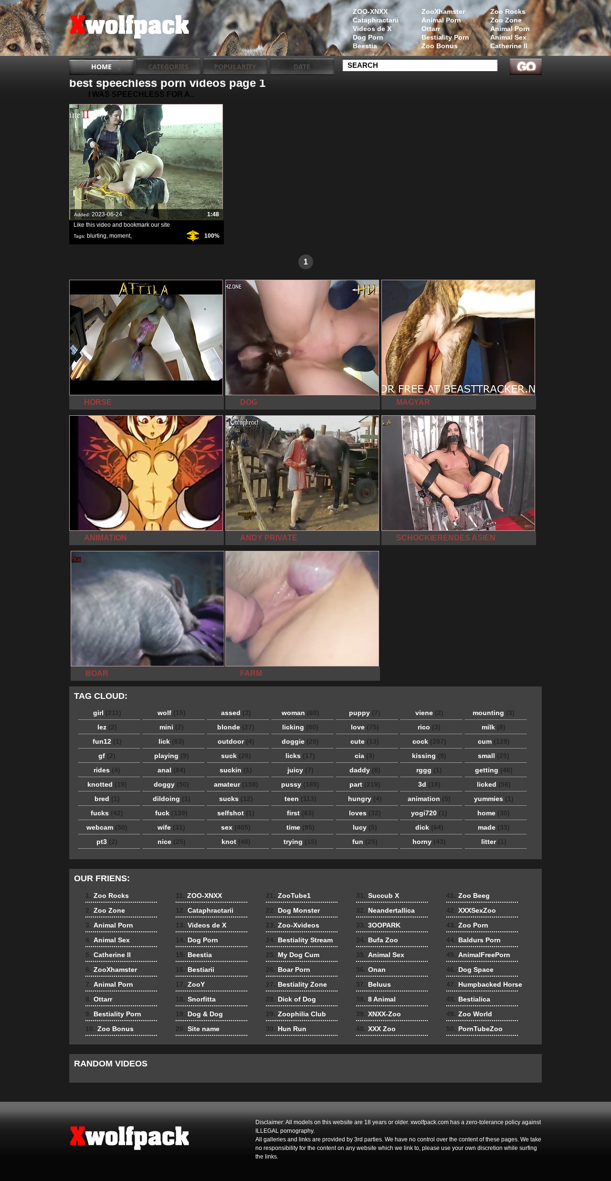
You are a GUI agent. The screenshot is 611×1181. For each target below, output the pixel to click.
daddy (364, 770)
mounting (494, 713)
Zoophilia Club (296, 1014)
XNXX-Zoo (378, 1014)
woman (300, 713)
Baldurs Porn (473, 940)
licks (300, 755)
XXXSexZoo (471, 910)
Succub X (377, 895)
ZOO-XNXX (370, 11)
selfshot (235, 813)
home (493, 813)
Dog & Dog (199, 1014)
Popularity (235, 66)
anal (172, 770)
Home (101, 66)
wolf (172, 713)
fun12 (107, 741)
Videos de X (372, 28)
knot (236, 841)
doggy (171, 784)
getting (494, 770)
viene (429, 713)
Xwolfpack (129, 30)
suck (236, 755)
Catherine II (508, 46)
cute (364, 741)
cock (429, 741)
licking (300, 727)
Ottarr (430, 28)
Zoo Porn (467, 925)
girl (107, 713)
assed (236, 713)
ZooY (190, 984)
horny (429, 841)
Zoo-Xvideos (292, 925)
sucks (236, 798)
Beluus (373, 984)
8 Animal (376, 999)
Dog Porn (368, 37)
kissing (429, 755)
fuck (171, 813)
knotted (107, 784)
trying (300, 841)
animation (429, 798)
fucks (107, 813)
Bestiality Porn (445, 37)
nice (172, 841)
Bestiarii (195, 969)
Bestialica (468, 999)
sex (236, 827)
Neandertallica (385, 910)
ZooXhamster (443, 11)
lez (107, 727)
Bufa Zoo (377, 940)
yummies (494, 798)
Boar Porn (288, 969)
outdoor (236, 741)
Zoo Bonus (439, 46)
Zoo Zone (506, 20)
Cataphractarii (376, 20)
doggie (300, 741)
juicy (300, 770)
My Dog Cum (292, 955)
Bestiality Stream (299, 940)
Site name (198, 1029)
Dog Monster (293, 910)
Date (302, 66)
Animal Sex (508, 37)
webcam (106, 827)
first (300, 813)
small (493, 755)
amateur (236, 784)
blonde (235, 727)
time (300, 827)
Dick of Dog (291, 999)
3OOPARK (378, 925)
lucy (365, 827)
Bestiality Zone (296, 984)
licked (494, 784)
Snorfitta (196, 999)
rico (429, 727)
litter (493, 841)
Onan (371, 969)
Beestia (365, 46)
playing (171, 755)
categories (168, 66)
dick (429, 827)
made (494, 827)
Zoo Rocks (508, 11)
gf (107, 755)
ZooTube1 (288, 895)
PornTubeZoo (474, 1029)
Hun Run (286, 1029)
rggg (429, 770)
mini (171, 727)
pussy (300, 784)
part (364, 784)
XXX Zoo (376, 1029)
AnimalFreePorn (478, 955)
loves (365, 813)
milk (494, 727)
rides (107, 770)
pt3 (106, 841)
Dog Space (470, 969)
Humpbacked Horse (484, 984)
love (365, 727)
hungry (365, 798)
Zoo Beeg (468, 895)
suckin (236, 770)
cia (365, 755)
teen (300, 798)
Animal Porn (510, 28)
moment (119, 235)
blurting (96, 235)
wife (171, 827)
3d (429, 784)
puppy (364, 713)
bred (107, 798)
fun (365, 841)
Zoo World (469, 1014)
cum (494, 741)
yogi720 (429, 813)
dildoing (171, 798)
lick (171, 741)
